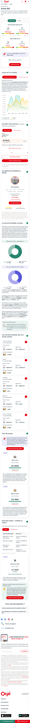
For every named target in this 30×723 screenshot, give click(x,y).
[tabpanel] (15, 45)
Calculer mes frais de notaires (15, 448)
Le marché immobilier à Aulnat (12, 223)
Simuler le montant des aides (15, 597)
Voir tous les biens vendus (15, 160)
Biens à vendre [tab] (17, 130)
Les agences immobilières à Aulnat (11, 172)
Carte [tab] (19, 20)
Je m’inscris (24, 651)
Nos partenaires (4, 702)
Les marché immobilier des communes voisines (13, 336)
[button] (15, 608)
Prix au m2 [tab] (11, 20)
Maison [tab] (5, 529)
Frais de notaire (7, 433)
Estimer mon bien (15, 64)
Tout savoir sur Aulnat (15, 156)
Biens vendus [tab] (7, 130)
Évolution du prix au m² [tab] (9, 77)
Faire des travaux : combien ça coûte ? (12, 522)
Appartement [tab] (14, 529)
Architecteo (13, 553)
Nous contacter (16, 203)
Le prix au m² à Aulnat (9, 72)
